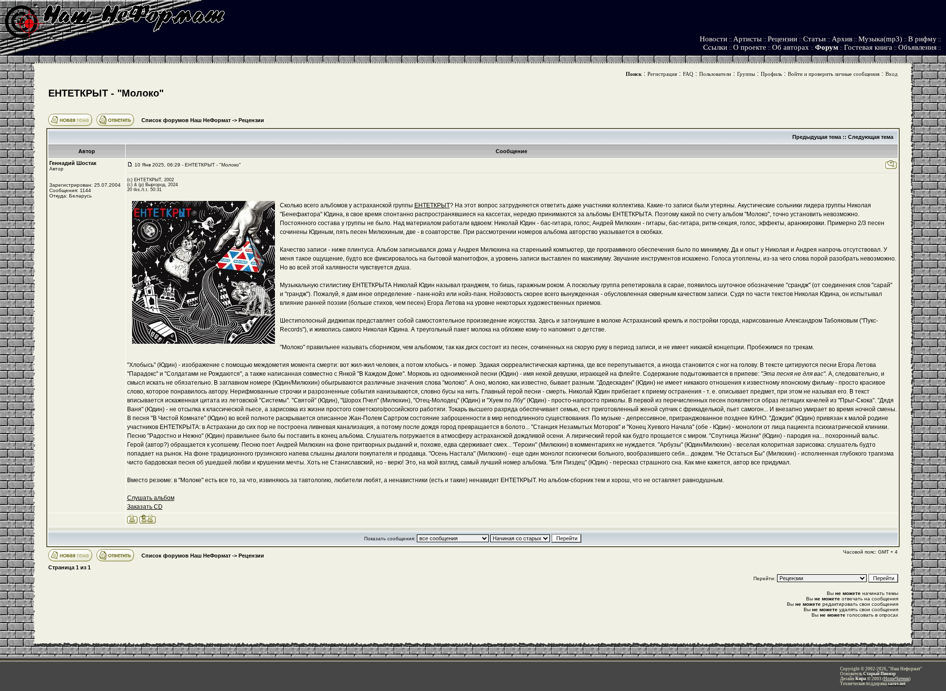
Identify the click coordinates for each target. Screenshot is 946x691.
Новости (713, 39)
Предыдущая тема (816, 137)
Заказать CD (145, 506)
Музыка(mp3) (880, 39)
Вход (891, 74)
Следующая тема (870, 137)
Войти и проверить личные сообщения (833, 74)
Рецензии (782, 39)
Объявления (917, 47)
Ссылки (715, 47)
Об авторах (790, 47)
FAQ (688, 74)
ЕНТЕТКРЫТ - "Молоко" (106, 93)
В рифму (922, 39)
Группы (746, 74)
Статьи (814, 39)
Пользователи (715, 74)
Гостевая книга (868, 47)
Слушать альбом (150, 497)
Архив (842, 39)
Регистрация (662, 74)
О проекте (749, 47)
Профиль (771, 74)
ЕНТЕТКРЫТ (432, 205)
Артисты (747, 39)
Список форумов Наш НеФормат (186, 120)
